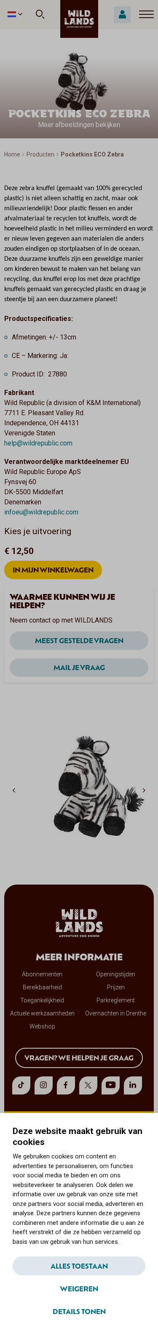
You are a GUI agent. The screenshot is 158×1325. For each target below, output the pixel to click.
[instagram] (44, 1085)
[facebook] (66, 1085)
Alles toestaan (79, 1265)
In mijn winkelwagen (53, 569)
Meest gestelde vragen (79, 640)
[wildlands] (79, 19)
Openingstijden (115, 974)
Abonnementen (42, 974)
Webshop (42, 1026)
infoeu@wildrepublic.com (41, 512)
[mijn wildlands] (122, 14)
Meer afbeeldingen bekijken (79, 125)
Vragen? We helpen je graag (79, 1057)
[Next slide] (144, 790)
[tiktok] (21, 1085)
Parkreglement (115, 1000)
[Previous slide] (13, 790)
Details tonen (79, 1311)
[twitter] (88, 1085)
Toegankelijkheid (42, 1000)
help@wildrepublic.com (38, 443)
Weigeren (79, 1288)
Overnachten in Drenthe (115, 1013)
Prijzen (116, 987)
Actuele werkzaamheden (42, 1013)
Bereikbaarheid (42, 987)
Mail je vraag (79, 667)
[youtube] (111, 1085)
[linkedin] (133, 1085)
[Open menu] (146, 15)
